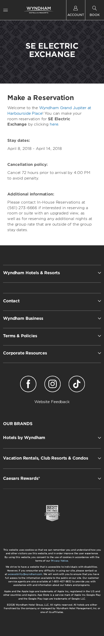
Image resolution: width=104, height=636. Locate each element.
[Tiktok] (77, 385)
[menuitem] (5, 10)
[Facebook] (28, 385)
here (54, 124)
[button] (52, 437)
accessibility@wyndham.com (25, 574)
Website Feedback (52, 402)
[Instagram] (52, 385)
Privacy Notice (59, 560)
